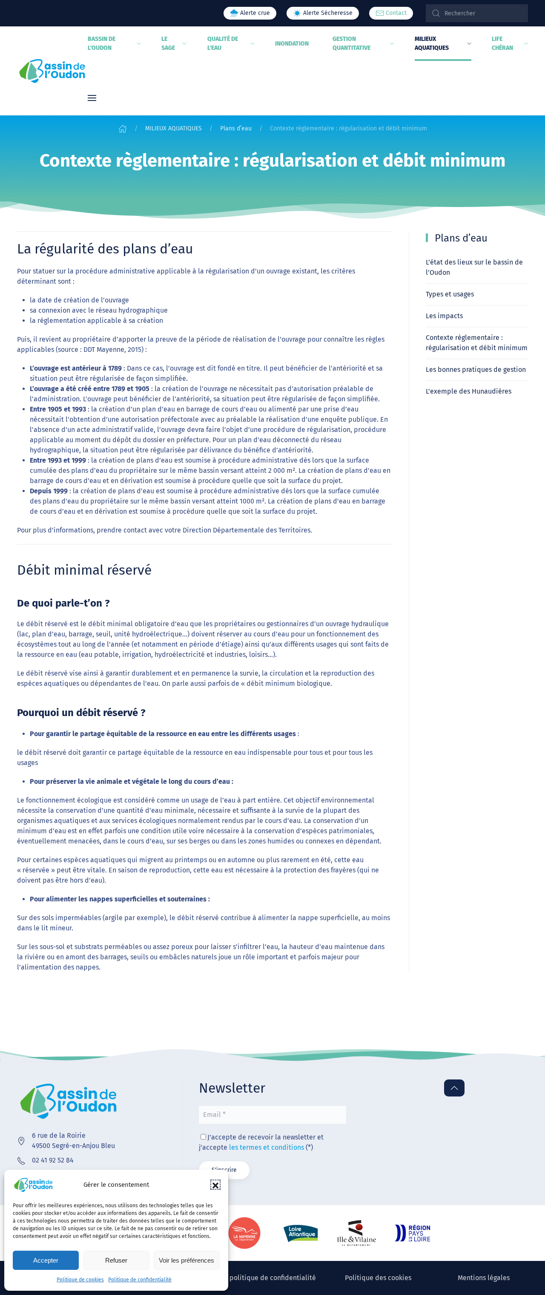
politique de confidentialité (272, 1278)
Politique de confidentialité (140, 1280)
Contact (395, 13)
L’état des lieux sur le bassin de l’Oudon (474, 267)
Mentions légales (484, 1278)
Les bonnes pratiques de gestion (476, 369)
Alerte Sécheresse (327, 13)
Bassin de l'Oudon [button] (101, 43)
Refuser (116, 1260)
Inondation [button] (292, 43)
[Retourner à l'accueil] (52, 70)
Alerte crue (254, 13)
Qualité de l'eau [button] (222, 43)
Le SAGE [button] (168, 43)
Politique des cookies (378, 1278)
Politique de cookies (80, 1280)
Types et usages (450, 294)
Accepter (45, 1260)
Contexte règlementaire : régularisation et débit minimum (477, 343)
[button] (215, 1184)
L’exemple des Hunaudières (468, 391)
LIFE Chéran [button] (502, 43)
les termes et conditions (266, 1147)
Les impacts (444, 316)
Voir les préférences (186, 1260)
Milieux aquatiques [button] (432, 43)
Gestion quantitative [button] (351, 43)
